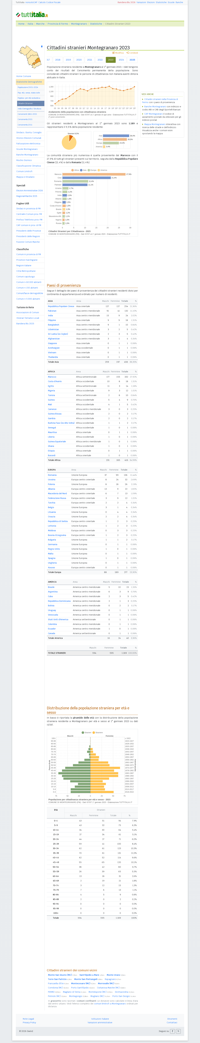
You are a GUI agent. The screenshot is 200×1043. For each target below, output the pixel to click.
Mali (50, 404)
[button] (172, 1031)
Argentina (53, 591)
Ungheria (52, 563)
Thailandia (53, 357)
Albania (51, 489)
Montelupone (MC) (101, 992)
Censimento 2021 (25, 119)
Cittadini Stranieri (25, 103)
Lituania (52, 512)
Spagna (51, 558)
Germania (52, 544)
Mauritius (52, 432)
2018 (57, 59)
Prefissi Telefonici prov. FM (29, 219)
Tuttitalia (20, 2)
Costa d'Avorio (55, 381)
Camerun (52, 409)
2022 (100, 59)
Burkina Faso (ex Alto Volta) (61, 423)
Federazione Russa (57, 498)
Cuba (50, 596)
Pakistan (52, 311)
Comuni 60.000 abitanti (28, 282)
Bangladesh (53, 324)
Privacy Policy (29, 1022)
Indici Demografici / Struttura (29, 108)
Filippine (52, 320)
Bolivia (51, 605)
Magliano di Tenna (74, 992)
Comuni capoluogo (25, 276)
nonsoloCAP (31, 2)
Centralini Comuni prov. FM (29, 214)
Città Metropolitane (26, 271)
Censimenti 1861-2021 (27, 114)
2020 (79, 59)
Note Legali (28, 1019)
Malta (50, 553)
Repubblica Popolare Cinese (61, 306)
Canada (51, 633)
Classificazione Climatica (28, 165)
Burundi (51, 455)
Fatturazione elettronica (28, 143)
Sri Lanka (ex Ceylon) (58, 334)
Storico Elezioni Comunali (28, 138)
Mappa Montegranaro (154, 124)
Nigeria (51, 390)
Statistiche (161, 2)
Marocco (52, 377)
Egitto (51, 386)
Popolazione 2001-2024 (28, 87)
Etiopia (51, 450)
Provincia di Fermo (58, 23)
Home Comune (23, 76)
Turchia (51, 502)
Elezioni (151, 2)
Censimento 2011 (25, 125)
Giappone (52, 343)
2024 (121, 59)
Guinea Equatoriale (57, 441)
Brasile (51, 587)
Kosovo (51, 567)
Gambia (51, 418)
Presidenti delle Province (28, 230)
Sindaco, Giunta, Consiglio (29, 132)
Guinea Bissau (54, 413)
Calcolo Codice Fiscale (49, 2)
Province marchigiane (26, 260)
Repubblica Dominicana (59, 601)
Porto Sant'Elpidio (83, 987)
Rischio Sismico (24, 160)
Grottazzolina (124, 992)
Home (21, 23)
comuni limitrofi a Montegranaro (110, 1003)
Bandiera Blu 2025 (25, 323)
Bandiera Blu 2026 (126, 2)
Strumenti (172, 1019)
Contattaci (172, 1022)
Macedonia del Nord (57, 493)
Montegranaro (79, 23)
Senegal (52, 427)
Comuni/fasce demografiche (29, 293)
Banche (179, 2)
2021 (89, 59)
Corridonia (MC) (58, 987)
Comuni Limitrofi (24, 171)
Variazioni (141, 2)
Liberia (51, 437)
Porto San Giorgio (124, 996)
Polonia (51, 484)
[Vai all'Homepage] (33, 14)
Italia (30, 23)
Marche (40, 23)
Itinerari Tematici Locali (27, 318)
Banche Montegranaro (27, 154)
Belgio (51, 507)
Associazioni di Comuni (27, 312)
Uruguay (52, 610)
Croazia (51, 516)
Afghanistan (54, 338)
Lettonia (52, 526)
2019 (68, 59)
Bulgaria (52, 539)
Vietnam (52, 352)
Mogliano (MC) (100, 996)
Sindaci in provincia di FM (28, 208)
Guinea (51, 399)
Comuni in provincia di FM (28, 254)
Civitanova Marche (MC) (111, 987)
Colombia (52, 624)
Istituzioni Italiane (100, 1019)
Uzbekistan (53, 329)
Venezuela (53, 614)
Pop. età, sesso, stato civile (29, 92)
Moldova (52, 530)
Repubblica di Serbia (58, 521)
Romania (52, 475)
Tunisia (51, 395)
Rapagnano (113, 979)
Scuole (171, 2)
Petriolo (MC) (57, 996)
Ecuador (52, 628)
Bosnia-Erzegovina (57, 535)
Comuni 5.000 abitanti (28, 299)
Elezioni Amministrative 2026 (29, 190)
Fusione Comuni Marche (28, 242)
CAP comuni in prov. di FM (28, 225)
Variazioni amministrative (100, 1022)
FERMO (54, 992)
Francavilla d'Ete (58, 983)
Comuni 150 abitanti (27, 287)
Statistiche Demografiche (29, 81)
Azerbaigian (54, 348)
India (50, 315)
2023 (110, 59)
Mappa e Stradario (25, 177)
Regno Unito (54, 549)
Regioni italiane (23, 265)
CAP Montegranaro (153, 114)
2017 (47, 59)
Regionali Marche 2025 (26, 196)
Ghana (51, 446)
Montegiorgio (78, 996)
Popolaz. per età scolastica (29, 98)
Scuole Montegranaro (27, 149)
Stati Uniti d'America (58, 619)
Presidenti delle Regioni (28, 236)
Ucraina (51, 479)
